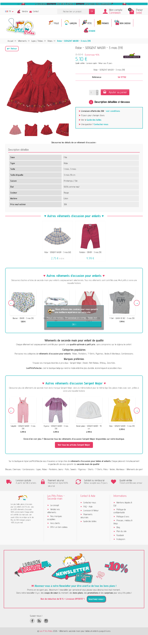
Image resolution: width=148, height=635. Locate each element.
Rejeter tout (92, 317)
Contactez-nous (101, 124)
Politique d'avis (122, 516)
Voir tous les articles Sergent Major (74, 444)
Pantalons (82, 353)
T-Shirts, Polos (101, 469)
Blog (118, 527)
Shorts (90, 469)
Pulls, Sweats (70, 469)
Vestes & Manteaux (112, 353)
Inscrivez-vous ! (96, 599)
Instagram (120, 539)
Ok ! (74, 324)
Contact (36, 11)
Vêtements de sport (134, 469)
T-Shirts (91, 353)
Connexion (115, 12)
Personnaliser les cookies (76, 317)
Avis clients (55, 523)
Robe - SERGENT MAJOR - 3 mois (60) (58, 252)
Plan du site (121, 531)
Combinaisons (127, 353)
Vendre (25, 11)
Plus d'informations (55, 317)
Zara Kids (111, 362)
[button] (12, 48)
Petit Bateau (94, 362)
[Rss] (39, 620)
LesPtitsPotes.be (35, 461)
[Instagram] (46, 620)
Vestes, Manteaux (117, 469)
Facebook (120, 535)
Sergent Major (76, 362)
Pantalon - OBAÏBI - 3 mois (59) (90, 252)
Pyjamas (99, 353)
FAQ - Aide (87, 506)
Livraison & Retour (91, 510)
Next (137, 303)
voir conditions (113, 111)
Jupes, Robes (41, 469)
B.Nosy (103, 362)
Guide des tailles (94, 119)
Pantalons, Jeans (56, 469)
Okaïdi (85, 362)
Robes (74, 353)
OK (92, 11)
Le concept (54, 505)
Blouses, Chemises (13, 469)
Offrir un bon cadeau (58, 527)
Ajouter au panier (118, 92)
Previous (11, 303)
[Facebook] (32, 620)
